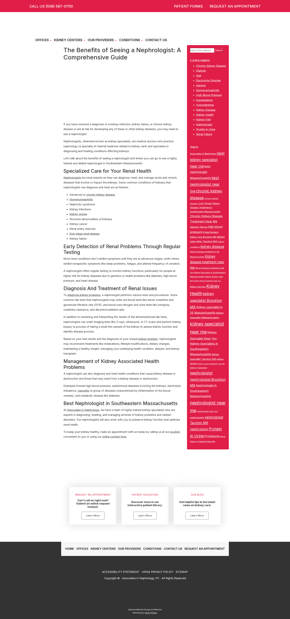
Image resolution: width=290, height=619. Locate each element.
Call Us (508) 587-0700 (51, 6)
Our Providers (101, 40)
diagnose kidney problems (84, 295)
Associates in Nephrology (83, 410)
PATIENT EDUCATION (145, 494)
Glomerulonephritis (81, 199)
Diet (198, 75)
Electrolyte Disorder (208, 80)
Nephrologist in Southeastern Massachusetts (203, 391)
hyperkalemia (204, 100)
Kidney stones (78, 214)
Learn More (93, 515)
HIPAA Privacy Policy (157, 571)
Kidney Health (205, 114)
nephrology (199, 429)
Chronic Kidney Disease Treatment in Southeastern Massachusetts (205, 207)
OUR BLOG (197, 494)
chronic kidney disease (100, 194)
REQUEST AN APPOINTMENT (93, 494)
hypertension (211, 232)
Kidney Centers (68, 40)
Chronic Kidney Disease (211, 65)
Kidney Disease (205, 109)
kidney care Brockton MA (203, 237)
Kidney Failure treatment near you (207, 281)
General (201, 85)
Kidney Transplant (198, 367)
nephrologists (197, 417)
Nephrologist (204, 124)
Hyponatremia (205, 105)
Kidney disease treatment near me (207, 262)
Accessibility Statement (120, 571)
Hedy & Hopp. (151, 613)
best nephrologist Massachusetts (200, 172)
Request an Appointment (235, 6)
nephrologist (201, 373)
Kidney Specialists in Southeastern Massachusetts (204, 349)
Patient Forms (188, 6)
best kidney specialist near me (207, 159)
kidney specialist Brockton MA (206, 300)
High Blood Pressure (209, 95)
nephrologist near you (207, 411)
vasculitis (83, 390)
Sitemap (182, 571)
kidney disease (212, 246)
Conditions (129, 40)
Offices (42, 40)
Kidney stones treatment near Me (211, 364)
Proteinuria (211, 436)
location (174, 431)
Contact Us (156, 40)
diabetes (194, 227)
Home (69, 549)
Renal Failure (204, 134)
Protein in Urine (205, 129)
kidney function (198, 286)
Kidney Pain (203, 119)
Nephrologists (72, 177)
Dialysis (201, 70)
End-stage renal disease (84, 233)
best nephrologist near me (205, 184)
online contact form (114, 436)
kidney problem (148, 339)
